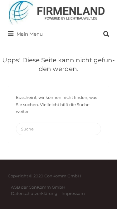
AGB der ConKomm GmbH (38, 187)
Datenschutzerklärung (34, 193)
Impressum (73, 193)
